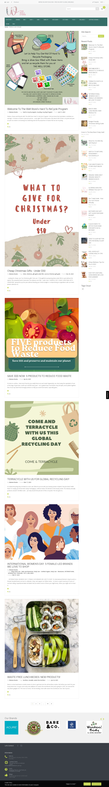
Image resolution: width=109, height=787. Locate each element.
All (82, 289)
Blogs (11, 774)
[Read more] (8, 123)
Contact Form (13, 761)
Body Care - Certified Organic (42, 571)
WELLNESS (30, 573)
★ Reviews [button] (107, 395)
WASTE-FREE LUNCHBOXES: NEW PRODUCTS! (33, 677)
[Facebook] (18, 745)
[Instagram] (21, 745)
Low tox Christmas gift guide (52, 274)
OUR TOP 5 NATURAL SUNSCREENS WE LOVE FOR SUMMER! (96, 275)
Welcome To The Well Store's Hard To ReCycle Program (37, 108)
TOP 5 (25, 573)
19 (47, 703)
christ (24, 274)
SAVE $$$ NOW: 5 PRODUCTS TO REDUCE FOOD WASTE (39, 376)
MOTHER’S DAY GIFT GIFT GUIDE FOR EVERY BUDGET (96, 213)
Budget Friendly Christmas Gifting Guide (96, 122)
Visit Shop (13, 723)
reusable (31, 680)
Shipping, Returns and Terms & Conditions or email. (17, 770)
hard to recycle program (30, 112)
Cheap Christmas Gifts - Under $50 (26, 270)
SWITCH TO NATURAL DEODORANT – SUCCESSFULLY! (96, 154)
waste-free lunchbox (39, 680)
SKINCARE (20, 573)
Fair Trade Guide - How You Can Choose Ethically (96, 200)
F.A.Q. (10, 768)
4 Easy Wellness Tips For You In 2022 (96, 263)
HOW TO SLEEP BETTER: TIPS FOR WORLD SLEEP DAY (96, 241)
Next (51, 703)
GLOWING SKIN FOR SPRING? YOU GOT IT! (95, 189)
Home (6, 27)
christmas (29, 274)
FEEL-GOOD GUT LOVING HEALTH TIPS (96, 252)
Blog (12, 571)
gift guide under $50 (38, 274)
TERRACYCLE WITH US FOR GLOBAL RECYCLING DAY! (38, 479)
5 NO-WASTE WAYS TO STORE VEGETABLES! (96, 165)
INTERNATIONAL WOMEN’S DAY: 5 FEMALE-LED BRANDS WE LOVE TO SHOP (40, 565)
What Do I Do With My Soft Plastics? (96, 142)
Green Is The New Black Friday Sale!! (92, 132)
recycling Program (47, 112)
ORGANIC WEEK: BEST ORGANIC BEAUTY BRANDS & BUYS (96, 177)
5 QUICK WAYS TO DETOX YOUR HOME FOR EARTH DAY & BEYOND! (95, 227)
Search (101, 36)
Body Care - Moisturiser (57, 571)
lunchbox (25, 680)
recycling (39, 112)
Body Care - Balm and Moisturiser (24, 571)
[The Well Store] (16, 11)
